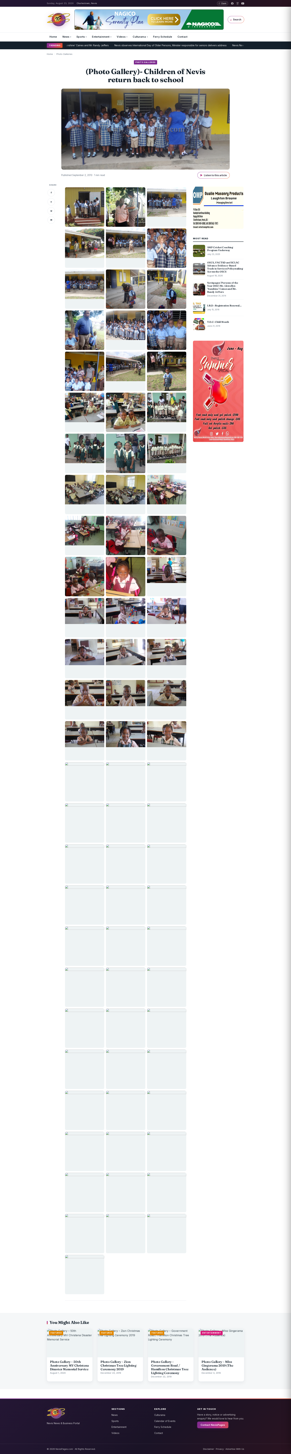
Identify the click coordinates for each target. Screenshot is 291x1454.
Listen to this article (213, 175)
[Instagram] (237, 3)
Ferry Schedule (162, 36)
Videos (121, 36)
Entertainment (100, 36)
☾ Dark (222, 3)
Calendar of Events (164, 1421)
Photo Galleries (64, 54)
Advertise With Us (234, 1449)
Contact (182, 36)
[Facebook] (232, 3)
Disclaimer (208, 1449)
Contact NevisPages (213, 1424)
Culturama (139, 36)
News (65, 36)
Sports (80, 36)
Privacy (220, 1449)
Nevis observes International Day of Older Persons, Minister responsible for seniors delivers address (126, 45)
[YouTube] (242, 3)
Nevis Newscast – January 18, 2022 (207, 45)
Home (53, 36)
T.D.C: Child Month (243, 45)
